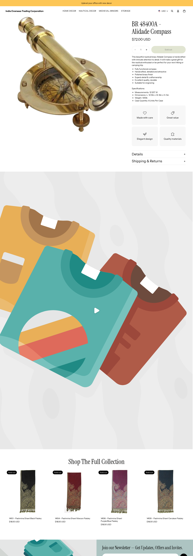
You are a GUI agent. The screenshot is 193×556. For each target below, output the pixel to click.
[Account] (178, 11)
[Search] (172, 11)
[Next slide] (91, 492)
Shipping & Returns (147, 161)
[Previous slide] (56, 492)
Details (137, 154)
